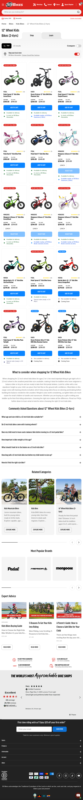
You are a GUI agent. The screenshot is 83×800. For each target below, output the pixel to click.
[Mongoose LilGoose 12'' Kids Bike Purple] (69, 201)
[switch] (77, 54)
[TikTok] (72, 775)
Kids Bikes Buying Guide (12, 626)
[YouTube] (78, 775)
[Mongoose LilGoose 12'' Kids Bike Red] (41, 201)
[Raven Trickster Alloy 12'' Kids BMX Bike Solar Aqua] (69, 324)
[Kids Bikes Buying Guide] (14, 610)
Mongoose (61, 151)
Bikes (11, 24)
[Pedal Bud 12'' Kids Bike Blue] (41, 138)
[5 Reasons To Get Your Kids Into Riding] (41, 610)
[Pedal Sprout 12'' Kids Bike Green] (41, 264)
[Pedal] (13, 569)
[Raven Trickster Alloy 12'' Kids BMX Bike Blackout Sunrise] (41, 324)
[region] (50, 698)
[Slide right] (78, 542)
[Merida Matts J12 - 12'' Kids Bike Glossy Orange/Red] (69, 264)
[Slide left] (72, 542)
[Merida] (39, 569)
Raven (32, 92)
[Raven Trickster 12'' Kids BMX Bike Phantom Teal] (41, 78)
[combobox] (41, 12)
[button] (20, 92)
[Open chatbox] (78, 795)
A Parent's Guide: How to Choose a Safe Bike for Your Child (68, 627)
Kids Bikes (20, 24)
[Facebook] (59, 775)
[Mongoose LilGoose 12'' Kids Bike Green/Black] (14, 201)
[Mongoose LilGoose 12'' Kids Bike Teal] (69, 138)
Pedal (5, 92)
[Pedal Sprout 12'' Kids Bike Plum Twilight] (14, 324)
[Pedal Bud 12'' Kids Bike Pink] (14, 138)
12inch (62, 165)
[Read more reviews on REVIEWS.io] (10, 706)
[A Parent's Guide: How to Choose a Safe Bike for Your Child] (69, 610)
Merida (5, 278)
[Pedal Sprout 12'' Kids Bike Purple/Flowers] (69, 78)
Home (4, 24)
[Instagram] (65, 775)
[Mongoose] (64, 569)
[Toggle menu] (3, 4)
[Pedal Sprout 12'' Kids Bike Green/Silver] (14, 78)
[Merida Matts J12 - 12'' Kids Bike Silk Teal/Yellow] (14, 264)
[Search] (78, 12)
